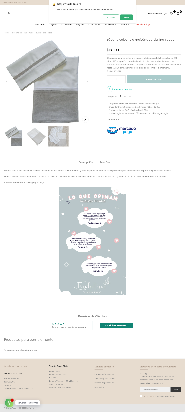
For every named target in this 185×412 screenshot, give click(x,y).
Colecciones (94, 24)
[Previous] (9, 81)
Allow (126, 17)
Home (6, 33)
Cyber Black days (142, 24)
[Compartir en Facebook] (120, 96)
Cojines (53, 24)
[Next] (85, 81)
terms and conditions (166, 396)
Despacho (99, 387)
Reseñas (105, 162)
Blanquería (40, 24)
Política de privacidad (104, 383)
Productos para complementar (29, 339)
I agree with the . (159, 396)
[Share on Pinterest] (125, 96)
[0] (171, 13)
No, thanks (111, 17)
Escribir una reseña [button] (116, 325)
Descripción (86, 162)
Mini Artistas (110, 24)
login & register (155, 13)
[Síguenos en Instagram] (9, 13)
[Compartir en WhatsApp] (130, 96)
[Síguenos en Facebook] (4, 13)
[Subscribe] (176, 389)
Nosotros (125, 24)
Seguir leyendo (114, 71)
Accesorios (66, 24)
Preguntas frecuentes (104, 374)
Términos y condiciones (105, 378)
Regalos (80, 24)
